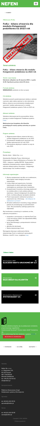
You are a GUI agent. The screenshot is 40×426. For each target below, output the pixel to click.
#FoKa (13, 20)
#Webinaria (6, 20)
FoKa (4, 120)
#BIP (14, 261)
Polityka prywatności (20, 421)
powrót (8, 12)
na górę (19, 346)
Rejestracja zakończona (13, 336)
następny (32, 346)
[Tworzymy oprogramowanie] (9, 2)
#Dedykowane (17, 295)
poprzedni (8, 346)
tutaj (27, 235)
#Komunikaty (7, 261)
